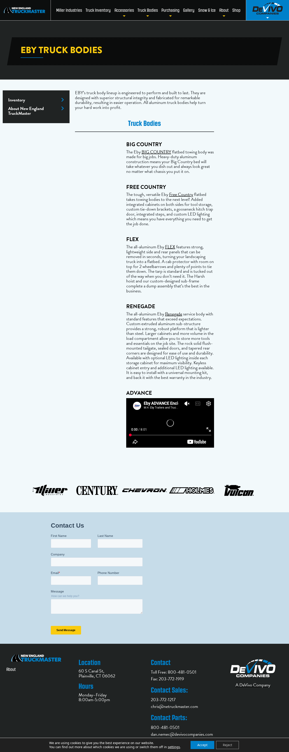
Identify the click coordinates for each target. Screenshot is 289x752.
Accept (202, 745)
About (224, 10)
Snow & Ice (207, 10)
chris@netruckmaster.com (174, 706)
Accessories (124, 10)
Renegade (173, 313)
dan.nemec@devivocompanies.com (182, 734)
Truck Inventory (98, 10)
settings (174, 747)
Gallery (188, 10)
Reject (227, 745)
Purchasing (170, 10)
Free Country (181, 194)
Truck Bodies (148, 10)
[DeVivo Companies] (267, 10)
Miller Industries (69, 10)
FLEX (170, 246)
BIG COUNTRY (156, 151)
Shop (236, 10)
